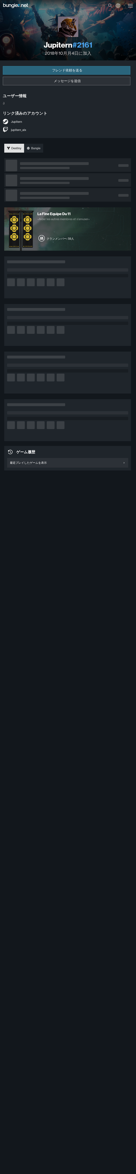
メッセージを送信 (67, 81)
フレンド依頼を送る (67, 70)
